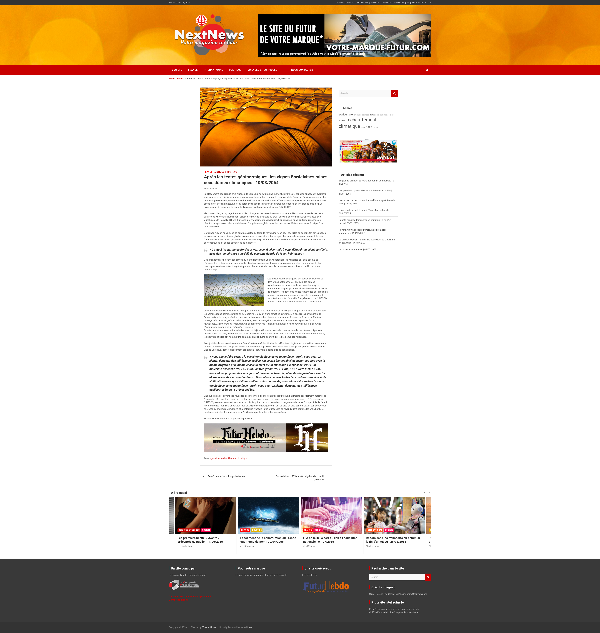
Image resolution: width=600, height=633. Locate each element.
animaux (357, 115)
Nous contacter (419, 2)
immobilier (384, 115)
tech (369, 127)
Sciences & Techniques (393, 2)
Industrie (194, 530)
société (340, 2)
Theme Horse (209, 627)
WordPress (246, 627)
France (350, 2)
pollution (342, 121)
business (365, 115)
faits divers (374, 115)
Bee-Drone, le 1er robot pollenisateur (226, 476)
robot (363, 127)
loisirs (392, 115)
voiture (375, 127)
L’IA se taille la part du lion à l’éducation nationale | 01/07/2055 (267, 540)
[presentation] (424, 493)
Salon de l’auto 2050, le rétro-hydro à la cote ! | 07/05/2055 (300, 478)
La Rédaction (211, 188)
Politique (375, 2)
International (362, 2)
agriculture (215, 458)
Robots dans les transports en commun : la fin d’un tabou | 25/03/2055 (331, 540)
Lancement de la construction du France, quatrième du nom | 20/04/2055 (206, 540)
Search (394, 93)
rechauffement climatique (234, 458)
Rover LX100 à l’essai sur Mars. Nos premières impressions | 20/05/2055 (391, 540)
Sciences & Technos (225, 172)
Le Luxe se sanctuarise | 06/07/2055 (357, 249)
